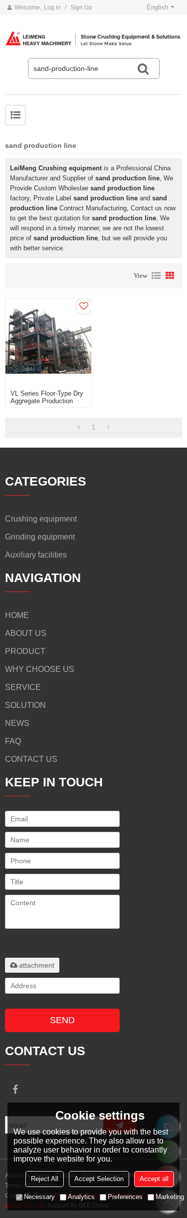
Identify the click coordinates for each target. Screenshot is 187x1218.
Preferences (125, 1197)
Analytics (81, 1197)
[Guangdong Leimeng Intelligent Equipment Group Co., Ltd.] (93, 39)
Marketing (170, 1197)
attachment (36, 965)
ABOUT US (25, 633)
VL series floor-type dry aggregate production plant (46, 401)
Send (62, 1020)
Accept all (154, 1179)
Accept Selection (99, 1179)
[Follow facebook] (15, 1090)
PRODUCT (25, 651)
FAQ (13, 741)
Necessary (39, 1197)
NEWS (17, 723)
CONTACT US (31, 759)
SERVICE (23, 687)
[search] (143, 68)
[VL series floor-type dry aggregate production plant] (48, 342)
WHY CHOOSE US (39, 669)
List (156, 275)
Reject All (44, 1179)
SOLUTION (25, 705)
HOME (17, 615)
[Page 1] (78, 427)
